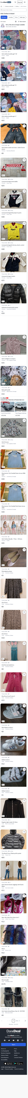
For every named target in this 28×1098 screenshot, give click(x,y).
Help (15, 1050)
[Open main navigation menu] (24, 2)
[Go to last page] (25, 1020)
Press (15, 1048)
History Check (4, 1055)
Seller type (22, 17)
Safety (15, 1055)
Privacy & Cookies (9, 1069)
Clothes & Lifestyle (9, 6)
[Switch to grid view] (15, 21)
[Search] (2, 10)
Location (11, 17)
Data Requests (5, 1057)
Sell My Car (17, 1053)
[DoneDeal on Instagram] (22, 1040)
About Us (3, 1048)
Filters (4, 17)
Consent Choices (18, 1057)
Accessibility (4, 1059)
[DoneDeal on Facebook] (5, 1040)
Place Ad (20, 2)
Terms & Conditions (18, 1069)
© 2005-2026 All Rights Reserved (8, 1067)
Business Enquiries (5, 1053)
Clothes (17, 6)
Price (16, 17)
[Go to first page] (2, 1020)
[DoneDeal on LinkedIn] (18, 1040)
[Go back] (1, 6)
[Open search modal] (15, 2)
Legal (2, 1069)
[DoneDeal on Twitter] (9, 1040)
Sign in (13, 1044)
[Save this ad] (24, 32)
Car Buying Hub (5, 1050)
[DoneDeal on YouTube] (13, 1040)
